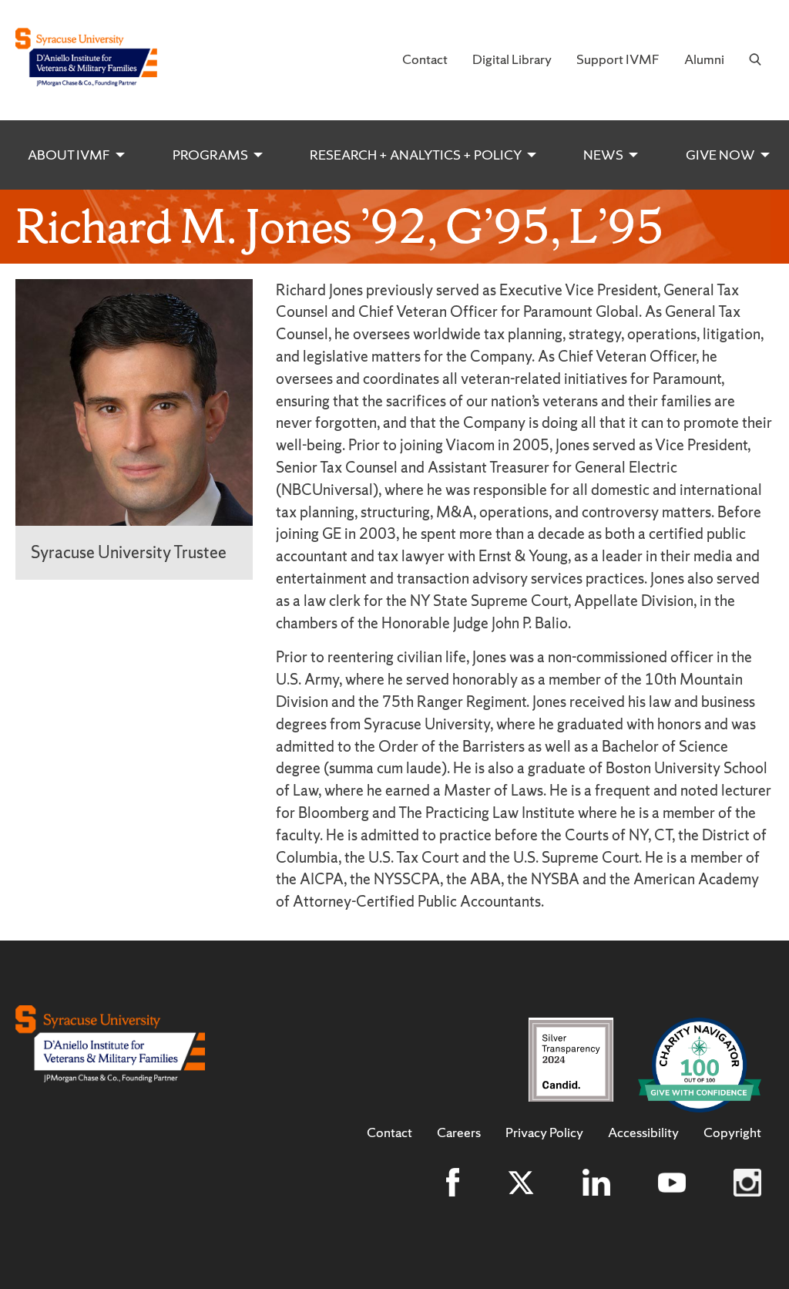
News (603, 154)
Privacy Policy (544, 1132)
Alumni (704, 59)
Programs (210, 154)
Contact (425, 59)
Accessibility (643, 1132)
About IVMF (69, 154)
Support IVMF (618, 59)
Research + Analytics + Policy (416, 154)
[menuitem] (425, 60)
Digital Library (512, 59)
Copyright (732, 1132)
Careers (459, 1132)
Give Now (720, 154)
